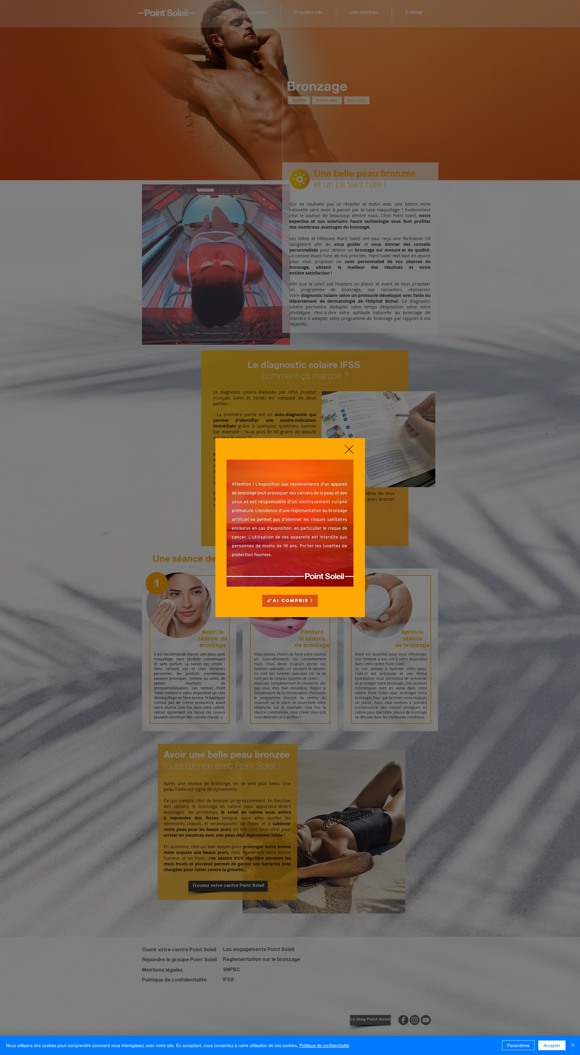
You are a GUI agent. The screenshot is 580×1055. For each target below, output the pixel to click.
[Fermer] (572, 1045)
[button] (349, 449)
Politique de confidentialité (324, 1045)
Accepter (551, 1045)
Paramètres (518, 1045)
